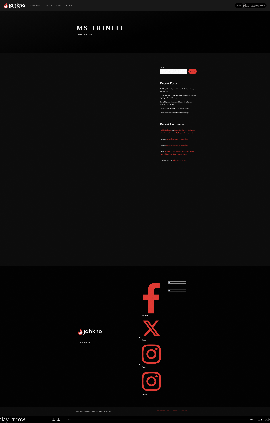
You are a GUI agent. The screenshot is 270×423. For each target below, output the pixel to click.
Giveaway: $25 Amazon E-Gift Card (182, 247)
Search (162, 67)
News (82, 72)
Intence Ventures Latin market (180, 236)
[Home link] (14, 5)
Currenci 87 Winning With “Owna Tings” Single (175, 108)
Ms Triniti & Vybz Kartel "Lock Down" (100, 77)
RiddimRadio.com (166, 130)
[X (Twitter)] (190, 411)
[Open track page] (64, 419)
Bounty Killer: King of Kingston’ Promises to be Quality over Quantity (181, 214)
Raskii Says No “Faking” (179, 160)
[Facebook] (193, 411)
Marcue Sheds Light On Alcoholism (177, 139)
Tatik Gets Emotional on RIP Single (181, 225)
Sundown (167, 184)
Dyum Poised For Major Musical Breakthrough (174, 113)
